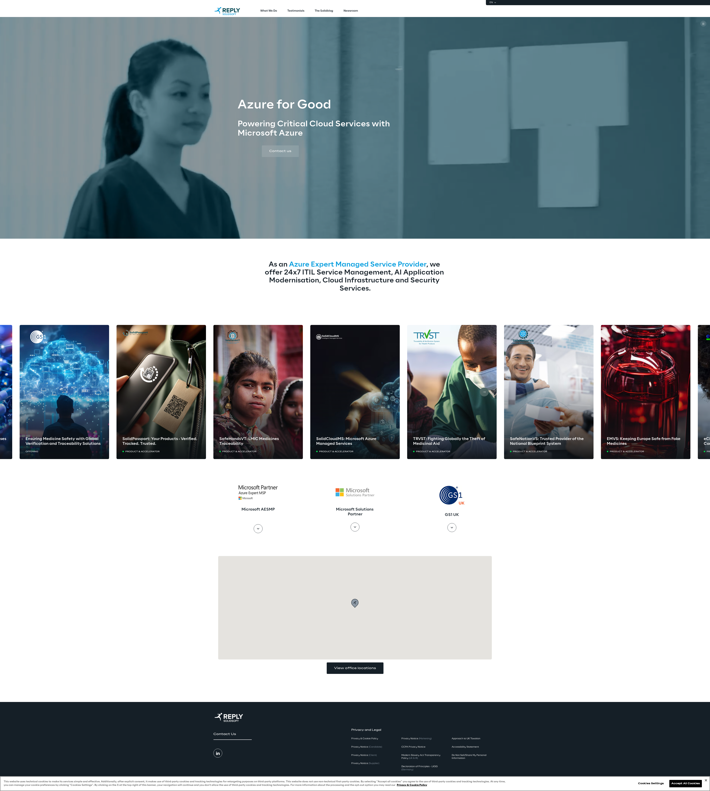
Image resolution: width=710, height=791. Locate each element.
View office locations (355, 668)
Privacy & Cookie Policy (412, 785)
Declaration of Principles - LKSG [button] (419, 768)
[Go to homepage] (230, 11)
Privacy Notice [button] (366, 747)
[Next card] (484, 392)
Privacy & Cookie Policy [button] (364, 738)
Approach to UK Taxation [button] (466, 738)
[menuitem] (268, 11)
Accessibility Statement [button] (465, 747)
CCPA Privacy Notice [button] (413, 747)
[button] (280, 151)
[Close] (706, 780)
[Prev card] (225, 392)
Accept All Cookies (685, 783)
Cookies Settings (651, 783)
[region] (355, 783)
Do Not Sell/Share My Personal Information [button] (469, 757)
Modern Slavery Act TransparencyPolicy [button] (420, 757)
